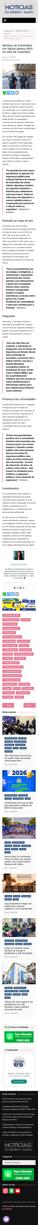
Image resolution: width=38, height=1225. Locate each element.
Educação (22, 738)
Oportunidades (18, 798)
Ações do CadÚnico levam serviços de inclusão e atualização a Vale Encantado (18, 950)
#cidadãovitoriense (12, 615)
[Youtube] (15, 588)
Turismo (22, 849)
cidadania (25, 684)
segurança (9, 693)
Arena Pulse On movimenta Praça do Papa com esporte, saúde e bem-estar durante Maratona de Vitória (18, 1116)
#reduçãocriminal (12, 663)
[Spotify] (20, 588)
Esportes (8, 846)
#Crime (26, 620)
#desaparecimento (12, 628)
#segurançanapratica (13, 675)
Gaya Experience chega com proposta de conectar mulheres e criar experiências (18, 906)
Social (16, 748)
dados (8, 688)
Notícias (7, 60)
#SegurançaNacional (13, 671)
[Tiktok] (23, 588)
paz (17, 688)
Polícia (13, 60)
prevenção (28, 688)
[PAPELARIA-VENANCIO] (19, 604)
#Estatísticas (10, 632)
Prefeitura (17, 994)
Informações (9, 745)
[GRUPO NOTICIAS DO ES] (19, 1070)
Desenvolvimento (11, 738)
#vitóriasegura (11, 684)
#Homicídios (24, 641)
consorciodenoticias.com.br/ (14, 582)
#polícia (8, 654)
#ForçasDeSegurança (13, 637)
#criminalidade (11, 624)
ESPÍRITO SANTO (11, 991)
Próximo (28, 705)
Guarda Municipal (20, 741)
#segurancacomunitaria (14, 667)
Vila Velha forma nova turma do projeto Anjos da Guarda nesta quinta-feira (18, 758)
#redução (21, 658)
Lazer (7, 849)
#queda (8, 658)
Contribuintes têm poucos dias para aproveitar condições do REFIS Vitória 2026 (19, 805)
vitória (20, 697)
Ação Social (9, 940)
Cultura (8, 842)
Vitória (18, 60)
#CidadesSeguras (12, 620)
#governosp (10, 641)
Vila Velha (9, 751)
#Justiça (25, 645)
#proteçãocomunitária (24, 654)
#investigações (11, 645)
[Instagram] (17, 588)
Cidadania (9, 988)
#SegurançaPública (12, 680)
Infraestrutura (20, 745)
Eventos (16, 846)
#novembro (26, 650)
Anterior (9, 705)
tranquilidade (23, 693)
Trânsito (23, 748)
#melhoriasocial (11, 650)
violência (9, 697)
